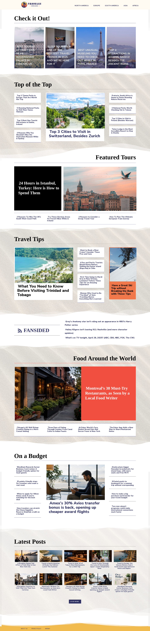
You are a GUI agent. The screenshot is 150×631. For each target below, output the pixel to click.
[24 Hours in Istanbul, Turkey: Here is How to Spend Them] (99, 188)
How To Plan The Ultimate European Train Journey (121, 218)
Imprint (47, 628)
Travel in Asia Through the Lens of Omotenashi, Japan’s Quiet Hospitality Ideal (99, 565)
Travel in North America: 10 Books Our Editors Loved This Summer (50, 565)
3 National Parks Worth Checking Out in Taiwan (121, 109)
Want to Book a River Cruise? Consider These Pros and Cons (89, 252)
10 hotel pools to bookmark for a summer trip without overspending (122, 483)
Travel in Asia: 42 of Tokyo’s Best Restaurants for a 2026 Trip (75, 565)
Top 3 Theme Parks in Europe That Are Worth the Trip (26, 97)
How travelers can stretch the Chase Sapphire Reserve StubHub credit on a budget (28, 511)
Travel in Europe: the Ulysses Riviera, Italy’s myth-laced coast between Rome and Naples (124, 565)
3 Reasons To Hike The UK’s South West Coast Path (28, 218)
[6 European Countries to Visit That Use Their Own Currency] (25, 579)
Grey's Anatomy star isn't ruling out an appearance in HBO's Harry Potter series (98, 323)
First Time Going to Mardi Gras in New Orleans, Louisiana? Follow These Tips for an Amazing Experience (90, 281)
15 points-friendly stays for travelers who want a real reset (27, 483)
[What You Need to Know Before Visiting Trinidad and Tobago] (43, 265)
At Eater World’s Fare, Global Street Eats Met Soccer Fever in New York (89, 429)
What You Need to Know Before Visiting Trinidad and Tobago (43, 290)
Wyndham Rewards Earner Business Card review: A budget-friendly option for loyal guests (28, 470)
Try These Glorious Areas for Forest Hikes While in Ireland (58, 219)
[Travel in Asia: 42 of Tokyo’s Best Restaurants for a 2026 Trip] (75, 555)
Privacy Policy (36, 628)
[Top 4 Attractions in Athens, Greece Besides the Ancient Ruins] (121, 47)
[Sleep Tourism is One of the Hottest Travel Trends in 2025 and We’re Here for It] (60, 47)
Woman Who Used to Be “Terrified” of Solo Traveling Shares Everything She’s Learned (90, 296)
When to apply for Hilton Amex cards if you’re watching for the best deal (27, 497)
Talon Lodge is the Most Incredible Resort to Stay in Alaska (122, 131)
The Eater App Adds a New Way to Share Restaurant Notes (121, 429)
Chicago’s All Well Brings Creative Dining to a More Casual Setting (27, 429)
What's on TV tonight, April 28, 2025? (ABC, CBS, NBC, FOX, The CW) (99, 337)
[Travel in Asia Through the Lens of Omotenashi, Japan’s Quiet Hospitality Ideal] (99, 555)
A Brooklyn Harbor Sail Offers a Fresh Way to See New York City (26, 565)
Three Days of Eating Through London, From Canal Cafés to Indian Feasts (59, 429)
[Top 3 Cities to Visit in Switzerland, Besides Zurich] (75, 110)
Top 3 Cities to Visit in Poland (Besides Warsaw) (122, 119)
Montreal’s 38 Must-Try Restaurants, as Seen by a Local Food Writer (107, 393)
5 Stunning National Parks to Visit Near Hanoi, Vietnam (27, 110)
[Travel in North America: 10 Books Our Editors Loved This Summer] (50, 555)
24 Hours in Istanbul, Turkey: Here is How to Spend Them (38, 188)
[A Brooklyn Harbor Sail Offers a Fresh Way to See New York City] (25, 555)
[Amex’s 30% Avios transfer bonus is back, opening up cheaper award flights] (75, 482)
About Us (24, 628)
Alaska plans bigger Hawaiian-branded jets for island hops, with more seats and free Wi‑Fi (122, 470)
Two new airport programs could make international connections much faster (122, 509)
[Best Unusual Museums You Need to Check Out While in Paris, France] (90, 47)
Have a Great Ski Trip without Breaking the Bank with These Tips (122, 290)
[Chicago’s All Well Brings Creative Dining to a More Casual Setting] (75, 579)
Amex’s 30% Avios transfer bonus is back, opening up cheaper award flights (74, 507)
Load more (74, 601)
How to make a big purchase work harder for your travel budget (122, 496)
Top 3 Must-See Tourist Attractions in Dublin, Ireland (26, 122)
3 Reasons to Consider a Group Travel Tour (88, 218)
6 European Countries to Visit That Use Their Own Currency (25, 588)
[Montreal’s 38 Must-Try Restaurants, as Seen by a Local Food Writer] (47, 393)
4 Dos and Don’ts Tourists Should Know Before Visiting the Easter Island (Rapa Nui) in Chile (91, 265)
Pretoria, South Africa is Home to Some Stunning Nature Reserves (122, 97)
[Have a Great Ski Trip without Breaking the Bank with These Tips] (122, 264)
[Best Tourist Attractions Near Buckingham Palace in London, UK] (29, 47)
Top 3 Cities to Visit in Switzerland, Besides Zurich (74, 134)
